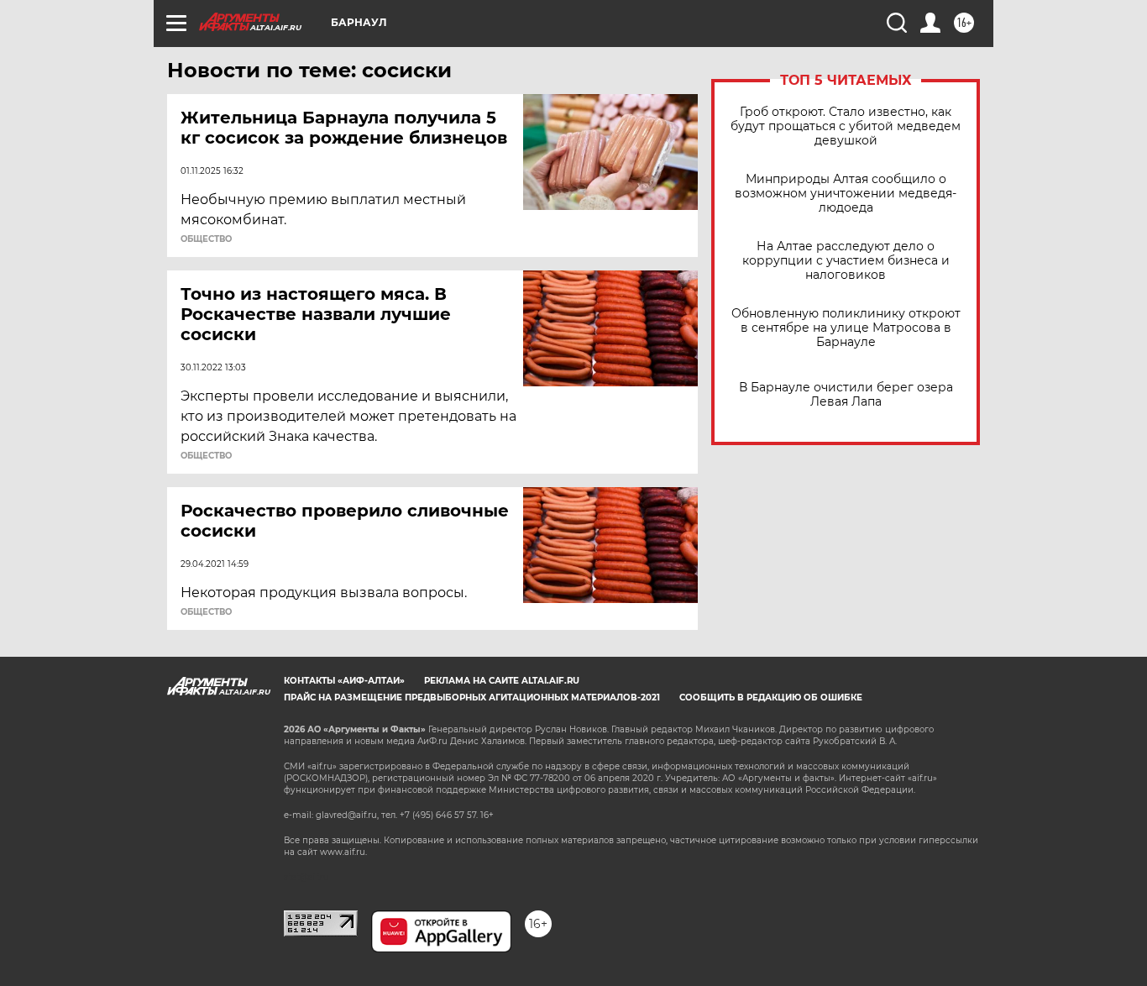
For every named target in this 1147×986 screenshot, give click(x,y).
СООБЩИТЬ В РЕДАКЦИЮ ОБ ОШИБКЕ (770, 697)
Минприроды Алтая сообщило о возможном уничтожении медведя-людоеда (845, 193)
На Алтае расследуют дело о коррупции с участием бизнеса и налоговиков (846, 260)
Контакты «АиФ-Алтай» (344, 680)
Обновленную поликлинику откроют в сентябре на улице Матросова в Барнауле (846, 328)
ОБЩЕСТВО (206, 239)
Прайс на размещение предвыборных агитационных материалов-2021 (472, 697)
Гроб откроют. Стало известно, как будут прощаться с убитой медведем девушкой (846, 126)
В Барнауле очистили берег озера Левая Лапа (846, 394)
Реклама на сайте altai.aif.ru (501, 680)
